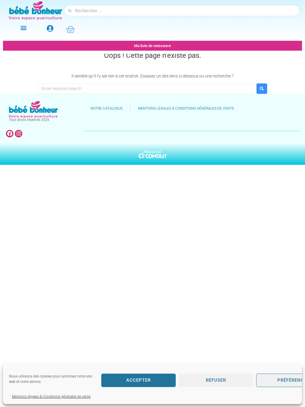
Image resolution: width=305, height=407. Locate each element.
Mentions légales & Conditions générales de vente (51, 396)
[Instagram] (18, 133)
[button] (24, 28)
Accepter (138, 380)
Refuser (216, 380)
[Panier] (70, 29)
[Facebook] (9, 133)
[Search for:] (145, 88)
